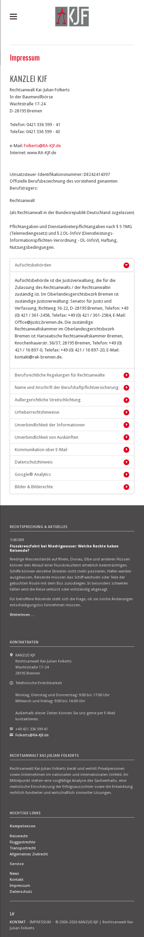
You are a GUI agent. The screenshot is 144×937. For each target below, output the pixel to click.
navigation (13, 16)
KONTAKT (17, 922)
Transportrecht (23, 848)
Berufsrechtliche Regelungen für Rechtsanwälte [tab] (60, 375)
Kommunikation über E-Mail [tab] (41, 449)
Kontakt (16, 879)
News (14, 873)
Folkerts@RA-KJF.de (42, 145)
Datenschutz (21, 892)
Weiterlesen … (22, 615)
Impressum (20, 885)
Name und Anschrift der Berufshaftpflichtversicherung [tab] (67, 387)
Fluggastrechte (22, 842)
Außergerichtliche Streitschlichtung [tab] (48, 399)
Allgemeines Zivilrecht (29, 854)
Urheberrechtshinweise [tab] (37, 412)
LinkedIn (12, 913)
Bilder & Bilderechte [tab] (34, 486)
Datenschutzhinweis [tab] (34, 461)
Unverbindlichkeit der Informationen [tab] (50, 424)
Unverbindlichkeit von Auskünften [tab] (46, 437)
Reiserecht (19, 836)
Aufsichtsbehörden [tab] (33, 265)
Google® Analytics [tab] (33, 474)
